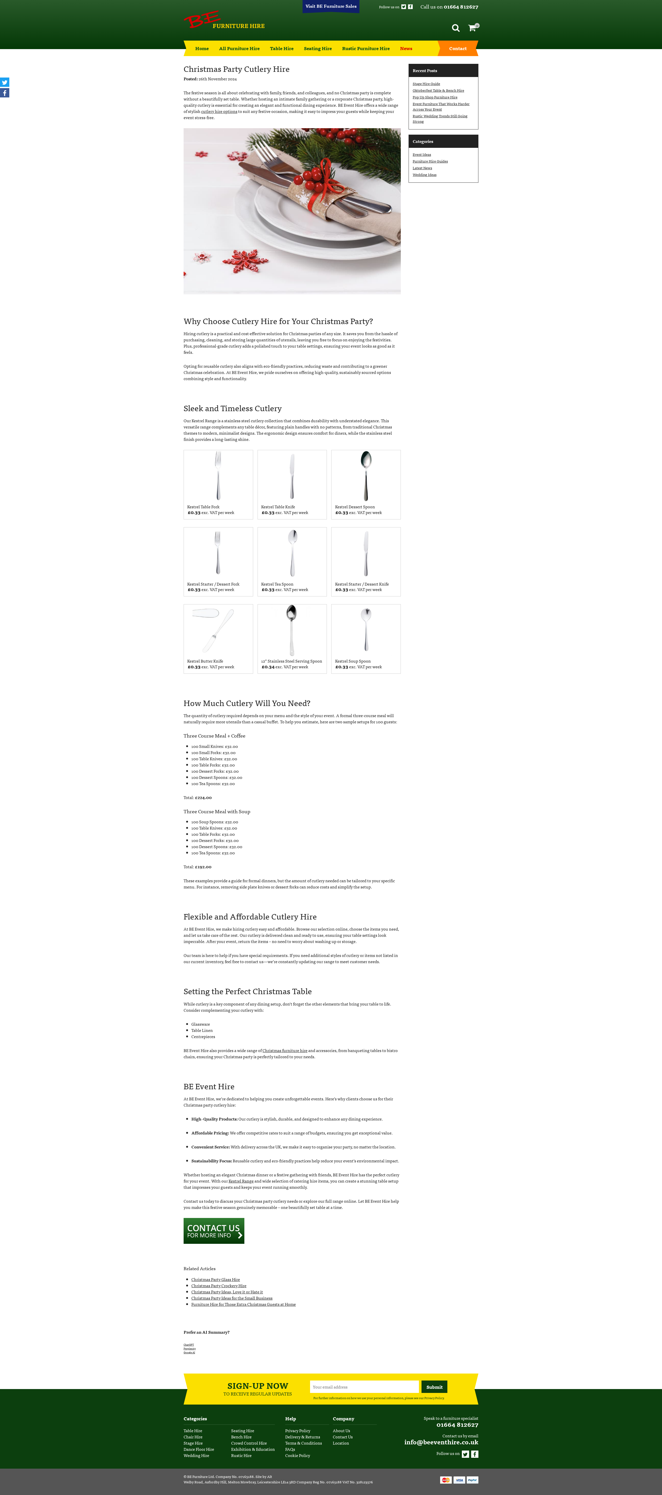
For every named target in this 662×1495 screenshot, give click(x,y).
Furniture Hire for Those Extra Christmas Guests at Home (243, 1304)
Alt (269, 1476)
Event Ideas (422, 154)
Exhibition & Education (253, 1449)
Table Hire (282, 48)
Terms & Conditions (303, 1442)
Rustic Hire (241, 1455)
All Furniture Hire (239, 48)
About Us (341, 1430)
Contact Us (343, 1436)
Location (341, 1442)
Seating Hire (318, 48)
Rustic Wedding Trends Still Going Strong (440, 118)
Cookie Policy (297, 1455)
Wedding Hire (196, 1455)
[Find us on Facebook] (410, 7)
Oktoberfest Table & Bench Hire (438, 90)
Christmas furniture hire (284, 1050)
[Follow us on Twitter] (403, 7)
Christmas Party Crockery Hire (218, 1285)
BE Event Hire (224, 19)
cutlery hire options (219, 111)
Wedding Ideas (425, 174)
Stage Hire (193, 1442)
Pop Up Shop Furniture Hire (435, 97)
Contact (458, 48)
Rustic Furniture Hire (366, 48)
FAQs (290, 1449)
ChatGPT (189, 1345)
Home (202, 48)
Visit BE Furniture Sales (331, 5)
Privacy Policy (433, 1397)
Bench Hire (241, 1436)
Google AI (189, 1352)
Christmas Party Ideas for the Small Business (232, 1297)
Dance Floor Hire (199, 1449)
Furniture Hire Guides (430, 161)
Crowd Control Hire (249, 1442)
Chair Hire (193, 1436)
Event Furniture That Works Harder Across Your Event (441, 106)
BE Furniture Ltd (200, 1476)
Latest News (422, 168)
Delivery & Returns (302, 1436)
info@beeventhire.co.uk (441, 1442)
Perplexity (190, 1348)
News (406, 48)
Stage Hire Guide (426, 83)
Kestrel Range (241, 1180)
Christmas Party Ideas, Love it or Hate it (227, 1291)
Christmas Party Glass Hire (215, 1279)
